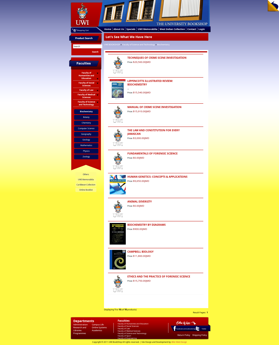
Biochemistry (163, 44)
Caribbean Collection (86, 184)
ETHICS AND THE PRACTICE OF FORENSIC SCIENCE (158, 276)
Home (107, 29)
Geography (86, 134)
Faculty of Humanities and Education (133, 323)
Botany (86, 117)
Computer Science (86, 128)
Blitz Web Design (179, 342)
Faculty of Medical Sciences (129, 331)
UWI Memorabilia (147, 29)
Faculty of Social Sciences (128, 326)
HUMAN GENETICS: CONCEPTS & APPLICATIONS (157, 176)
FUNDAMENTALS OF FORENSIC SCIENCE (152, 153)
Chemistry (86, 122)
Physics (86, 151)
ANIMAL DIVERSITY (139, 201)
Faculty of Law (124, 328)
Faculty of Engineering (127, 338)
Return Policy (183, 335)
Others (86, 174)
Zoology (86, 156)
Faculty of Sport (124, 336)
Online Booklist (86, 189)
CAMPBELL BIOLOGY (140, 251)
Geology (86, 139)
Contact (191, 29)
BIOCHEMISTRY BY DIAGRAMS (146, 225)
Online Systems (99, 327)
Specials (130, 29)
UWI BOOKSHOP (112, 44)
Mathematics (86, 145)
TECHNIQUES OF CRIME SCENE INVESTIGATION (156, 57)
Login (201, 29)
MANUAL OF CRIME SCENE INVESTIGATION (154, 107)
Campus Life (98, 324)
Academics (97, 330)
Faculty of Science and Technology (138, 44)
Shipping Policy (199, 335)
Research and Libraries (79, 329)
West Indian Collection (172, 29)
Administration (80, 324)
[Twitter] (197, 330)
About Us (119, 29)
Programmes (79, 333)
